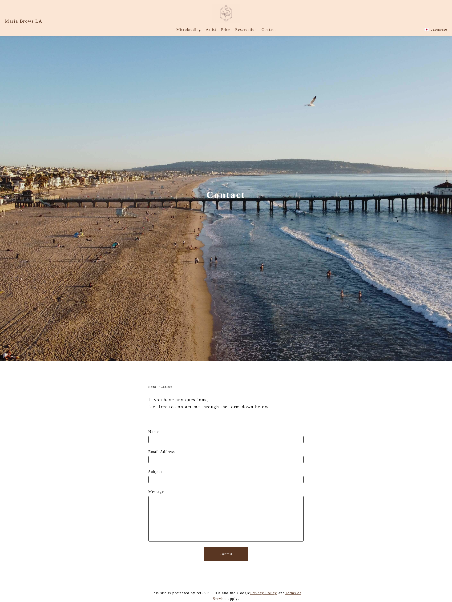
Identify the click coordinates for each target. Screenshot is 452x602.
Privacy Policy (263, 593)
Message (156, 492)
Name (153, 432)
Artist (211, 30)
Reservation (246, 30)
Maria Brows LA (23, 21)
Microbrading (188, 30)
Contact (269, 30)
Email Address (161, 452)
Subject (155, 472)
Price (225, 30)
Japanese (439, 29)
